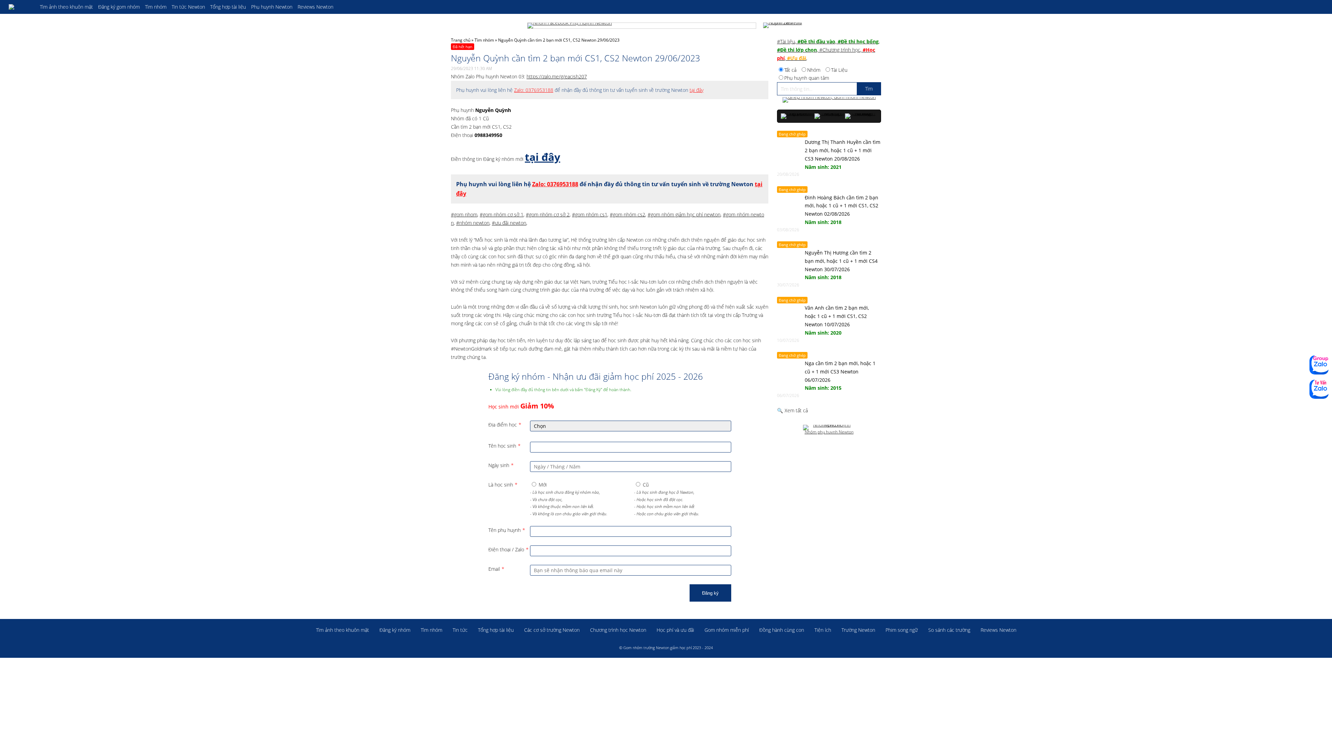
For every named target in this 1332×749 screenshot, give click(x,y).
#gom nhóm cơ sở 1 (501, 214)
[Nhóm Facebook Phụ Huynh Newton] (641, 26)
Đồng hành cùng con (781, 630)
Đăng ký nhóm (394, 630)
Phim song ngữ (902, 630)
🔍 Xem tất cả (792, 410)
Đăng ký (710, 593)
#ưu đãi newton (509, 222)
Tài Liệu (839, 70)
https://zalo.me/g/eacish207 (557, 76)
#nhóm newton (472, 222)
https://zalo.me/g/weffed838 (1319, 364)
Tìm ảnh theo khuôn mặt (66, 6)
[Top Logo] (21, 7)
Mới (543, 484)
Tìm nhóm (155, 6)
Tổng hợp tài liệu (228, 6)
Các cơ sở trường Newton (552, 630)
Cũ (646, 484)
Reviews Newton (315, 6)
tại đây (696, 90)
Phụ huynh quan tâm (806, 78)
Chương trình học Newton (618, 630)
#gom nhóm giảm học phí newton (684, 214)
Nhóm (813, 70)
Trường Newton (858, 630)
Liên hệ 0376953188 (1319, 389)
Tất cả (790, 70)
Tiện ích (822, 630)
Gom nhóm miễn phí (727, 630)
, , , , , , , (828, 49)
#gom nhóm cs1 (589, 214)
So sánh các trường (949, 630)
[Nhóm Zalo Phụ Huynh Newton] (784, 26)
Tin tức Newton (188, 6)
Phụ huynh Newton (271, 6)
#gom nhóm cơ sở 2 (548, 214)
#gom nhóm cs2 (627, 214)
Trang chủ (460, 40)
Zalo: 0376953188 (533, 90)
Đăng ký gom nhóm (119, 6)
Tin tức (460, 630)
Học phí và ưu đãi (675, 630)
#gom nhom (464, 214)
